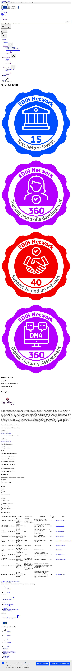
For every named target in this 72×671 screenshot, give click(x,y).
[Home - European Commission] (11, 8)
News (7, 59)
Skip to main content (5, 1)
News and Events (7, 57)
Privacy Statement (7, 610)
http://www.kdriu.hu (60, 554)
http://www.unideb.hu (60, 559)
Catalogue (5, 42)
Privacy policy (6, 655)
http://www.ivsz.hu (60, 526)
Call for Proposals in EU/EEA (13, 50)
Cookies (5, 653)
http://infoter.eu (59, 549)
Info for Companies (10, 47)
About (4, 40)
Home (4, 39)
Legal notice (6, 656)
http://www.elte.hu (60, 536)
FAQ (4, 75)
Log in (5, 12)
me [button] (4, 15)
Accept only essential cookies (60, 663)
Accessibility (6, 657)
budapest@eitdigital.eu (6, 433)
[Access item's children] (10, 45)
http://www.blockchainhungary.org (63, 540)
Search (5, 19)
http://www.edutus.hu (60, 545)
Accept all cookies (42, 663)
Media (7, 70)
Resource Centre (7, 67)
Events (7, 60)
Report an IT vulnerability (9, 651)
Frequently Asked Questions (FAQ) (11, 609)
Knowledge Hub (10, 69)
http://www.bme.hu (60, 520)
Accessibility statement (8, 604)
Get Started (5, 46)
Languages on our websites (9, 652)
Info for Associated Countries (12, 48)
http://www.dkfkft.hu (60, 574)
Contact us (5, 648)
